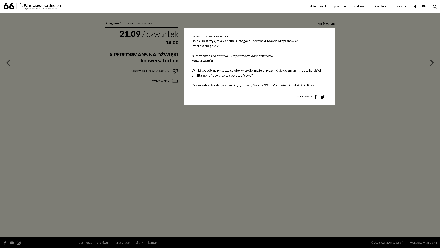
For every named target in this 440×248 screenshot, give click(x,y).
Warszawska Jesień (392, 242)
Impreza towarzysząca (137, 23)
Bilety (139, 242)
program (340, 6)
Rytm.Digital (429, 242)
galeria (401, 6)
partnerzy (85, 242)
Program (112, 23)
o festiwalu (380, 6)
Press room (123, 242)
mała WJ (359, 6)
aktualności (317, 6)
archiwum (103, 242)
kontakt (153, 242)
